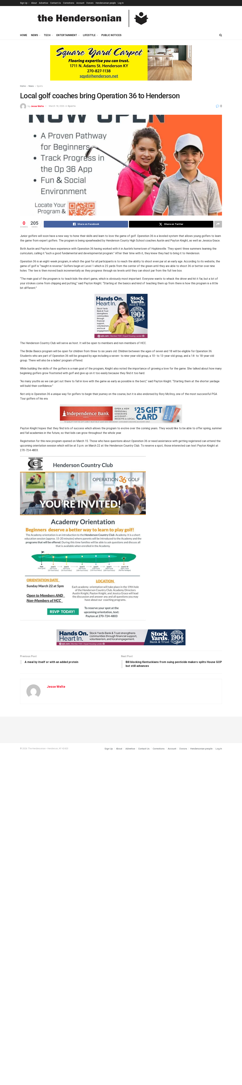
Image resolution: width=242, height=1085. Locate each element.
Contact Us (55, 3)
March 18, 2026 (56, 106)
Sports (40, 86)
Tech (47, 35)
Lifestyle (89, 35)
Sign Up (23, 3)
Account (80, 3)
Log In (121, 3)
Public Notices (111, 35)
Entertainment (66, 35)
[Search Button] (220, 35)
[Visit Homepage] (93, 18)
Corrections (68, 3)
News (34, 35)
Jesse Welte (37, 106)
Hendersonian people (106, 3)
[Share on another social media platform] (218, 224)
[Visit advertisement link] (121, 65)
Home (23, 35)
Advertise (43, 3)
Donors (90, 3)
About (34, 3)
